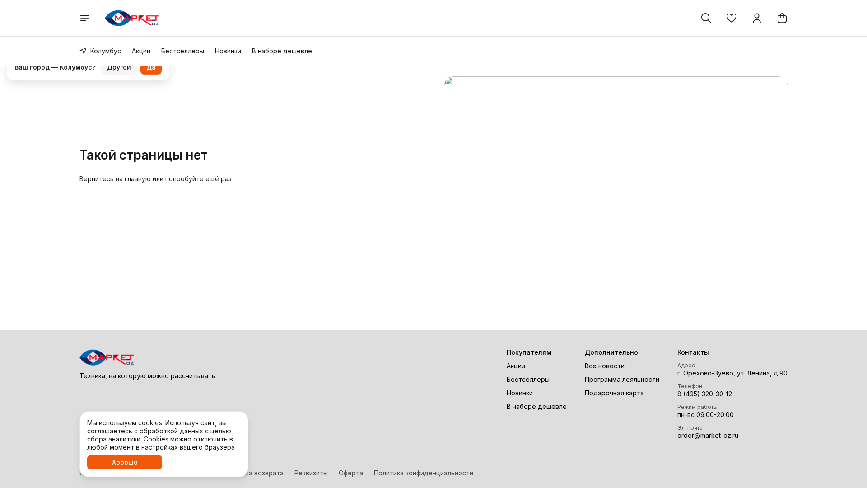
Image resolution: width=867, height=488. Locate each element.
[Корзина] (782, 18)
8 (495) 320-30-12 (704, 394)
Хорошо (125, 462)
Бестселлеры (182, 51)
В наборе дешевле (282, 51)
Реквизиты (311, 473)
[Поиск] (706, 18)
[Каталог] (84, 18)
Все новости (605, 366)
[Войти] (756, 18)
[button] (731, 18)
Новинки (228, 51)
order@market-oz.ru (707, 435)
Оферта (351, 473)
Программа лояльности (622, 379)
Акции (141, 51)
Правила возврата (255, 473)
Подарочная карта (614, 393)
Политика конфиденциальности (423, 473)
